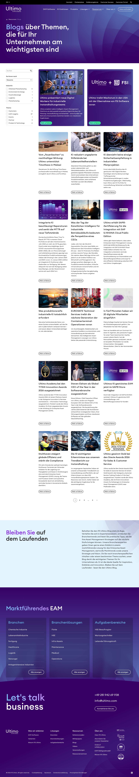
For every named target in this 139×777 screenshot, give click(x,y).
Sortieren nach (11, 76)
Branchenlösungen (57, 739)
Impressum (47, 772)
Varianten (31, 739)
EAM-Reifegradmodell (102, 751)
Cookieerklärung (37, 772)
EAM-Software (33, 735)
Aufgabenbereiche (57, 742)
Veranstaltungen (79, 750)
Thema (8, 108)
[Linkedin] (132, 773)
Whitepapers (77, 739)
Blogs (74, 742)
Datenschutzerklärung (60, 772)
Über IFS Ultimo (100, 735)
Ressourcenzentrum (80, 754)
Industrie (9, 85)
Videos (75, 746)
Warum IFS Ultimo (34, 742)
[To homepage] (13, 9)
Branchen (53, 735)
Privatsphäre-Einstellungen (78, 772)
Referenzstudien (78, 735)
